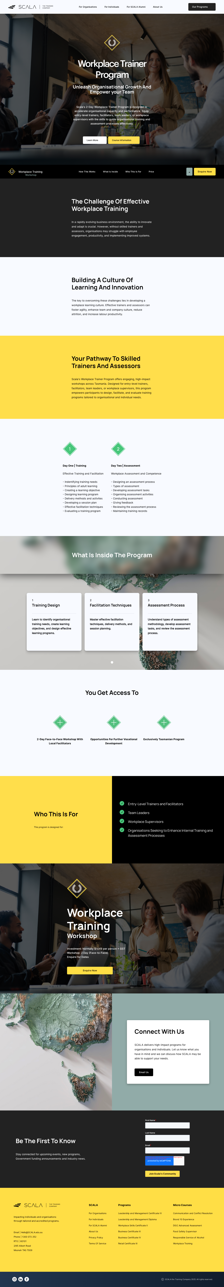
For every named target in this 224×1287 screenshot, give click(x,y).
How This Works (87, 171)
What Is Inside (110, 171)
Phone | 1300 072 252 (25, 1236)
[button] (112, 662)
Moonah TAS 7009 (23, 1250)
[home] (34, 7)
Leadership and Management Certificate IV (140, 1213)
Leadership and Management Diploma (137, 1219)
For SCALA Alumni (136, 6)
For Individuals (112, 6)
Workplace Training (182, 1243)
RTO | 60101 (20, 1241)
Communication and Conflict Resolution (193, 1213)
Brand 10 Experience (183, 1219)
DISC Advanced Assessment (187, 1225)
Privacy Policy (96, 1237)
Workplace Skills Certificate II (133, 1225)
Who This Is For (133, 171)
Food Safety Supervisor (185, 1231)
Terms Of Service (97, 1243)
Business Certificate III (129, 1231)
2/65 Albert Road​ (22, 1245)
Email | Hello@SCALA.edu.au (28, 1232)
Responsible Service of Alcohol (188, 1237)
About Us (158, 6)
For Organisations (88, 6)
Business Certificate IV (129, 1237)
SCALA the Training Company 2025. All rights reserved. (189, 1279)
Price (151, 171)
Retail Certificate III (127, 1243)
